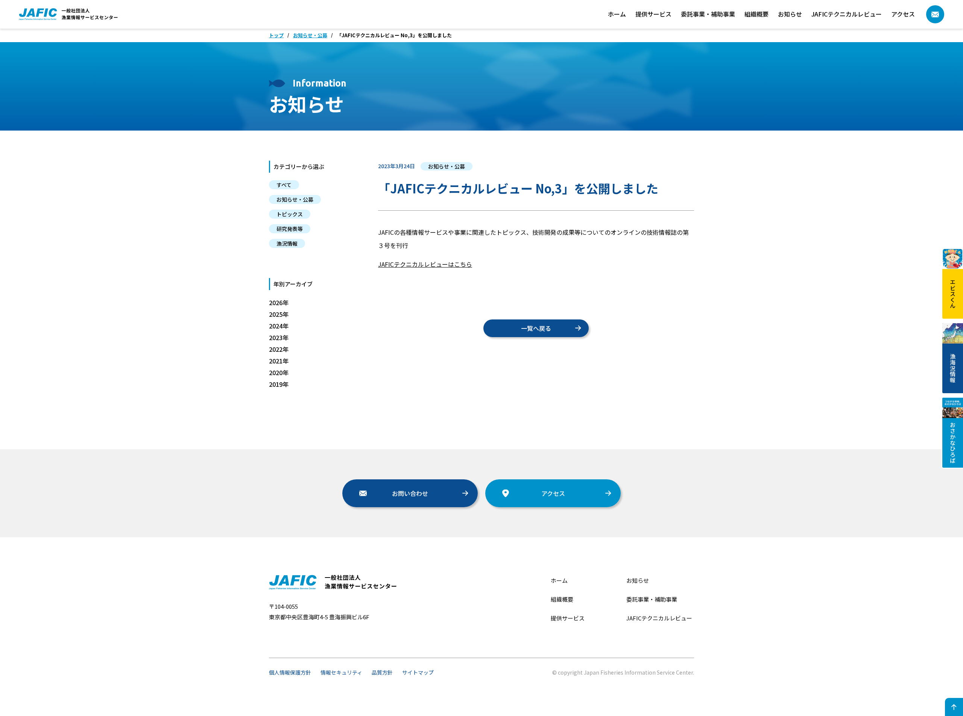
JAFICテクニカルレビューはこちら (425, 264)
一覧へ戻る (536, 328)
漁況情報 (287, 243)
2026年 (279, 302)
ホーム (617, 13)
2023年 (279, 337)
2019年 (279, 384)
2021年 (279, 360)
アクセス (903, 13)
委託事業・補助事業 (708, 13)
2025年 (279, 314)
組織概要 (756, 13)
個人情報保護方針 (290, 672)
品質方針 (382, 672)
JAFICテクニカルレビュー (846, 13)
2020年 (279, 372)
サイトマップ (418, 672)
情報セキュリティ (341, 672)
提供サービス (653, 13)
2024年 (279, 325)
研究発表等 (289, 229)
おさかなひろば (953, 442)
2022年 (279, 349)
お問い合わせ (410, 493)
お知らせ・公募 (310, 35)
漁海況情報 (953, 368)
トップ (276, 35)
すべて (284, 185)
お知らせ (790, 13)
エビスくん (953, 294)
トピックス (289, 214)
